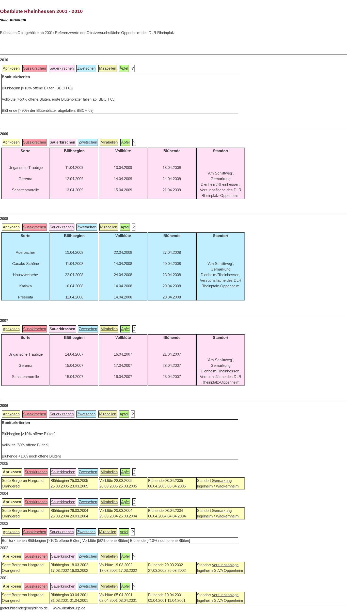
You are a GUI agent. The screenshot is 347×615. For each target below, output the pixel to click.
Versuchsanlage (225, 565)
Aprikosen (11, 68)
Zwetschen (86, 68)
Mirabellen (107, 68)
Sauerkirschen (62, 68)
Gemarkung (222, 481)
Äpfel (124, 68)
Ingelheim (205, 571)
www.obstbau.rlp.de (69, 608)
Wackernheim (227, 486)
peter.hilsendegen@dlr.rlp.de (24, 608)
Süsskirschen (34, 68)
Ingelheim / (206, 486)
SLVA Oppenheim (228, 571)
